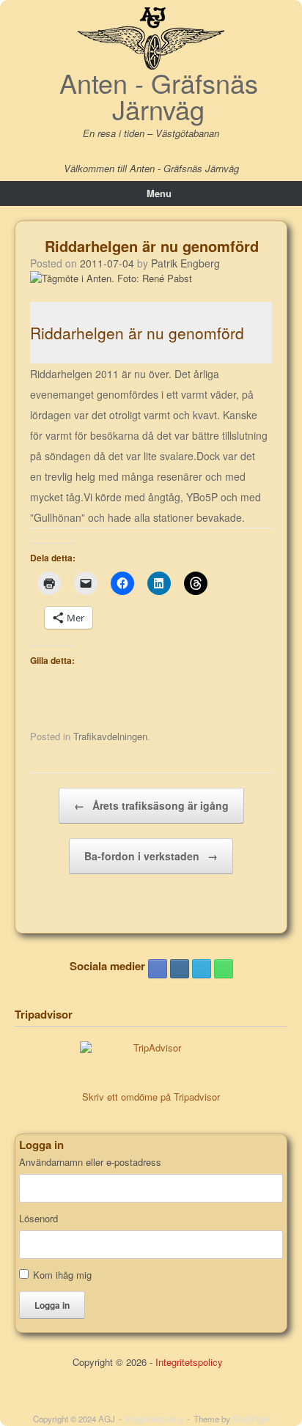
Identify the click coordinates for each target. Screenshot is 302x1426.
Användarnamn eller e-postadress (90, 1162)
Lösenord (38, 1218)
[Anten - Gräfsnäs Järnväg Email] (201, 968)
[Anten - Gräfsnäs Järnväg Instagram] (179, 968)
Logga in (52, 1305)
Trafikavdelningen (110, 736)
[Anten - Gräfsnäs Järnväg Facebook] (157, 968)
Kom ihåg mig (62, 1275)
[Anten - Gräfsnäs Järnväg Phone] (223, 968)
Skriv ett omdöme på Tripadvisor (151, 1097)
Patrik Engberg (185, 263)
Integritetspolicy (189, 1362)
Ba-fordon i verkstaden (151, 856)
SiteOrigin (251, 1419)
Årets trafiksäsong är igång (151, 805)
